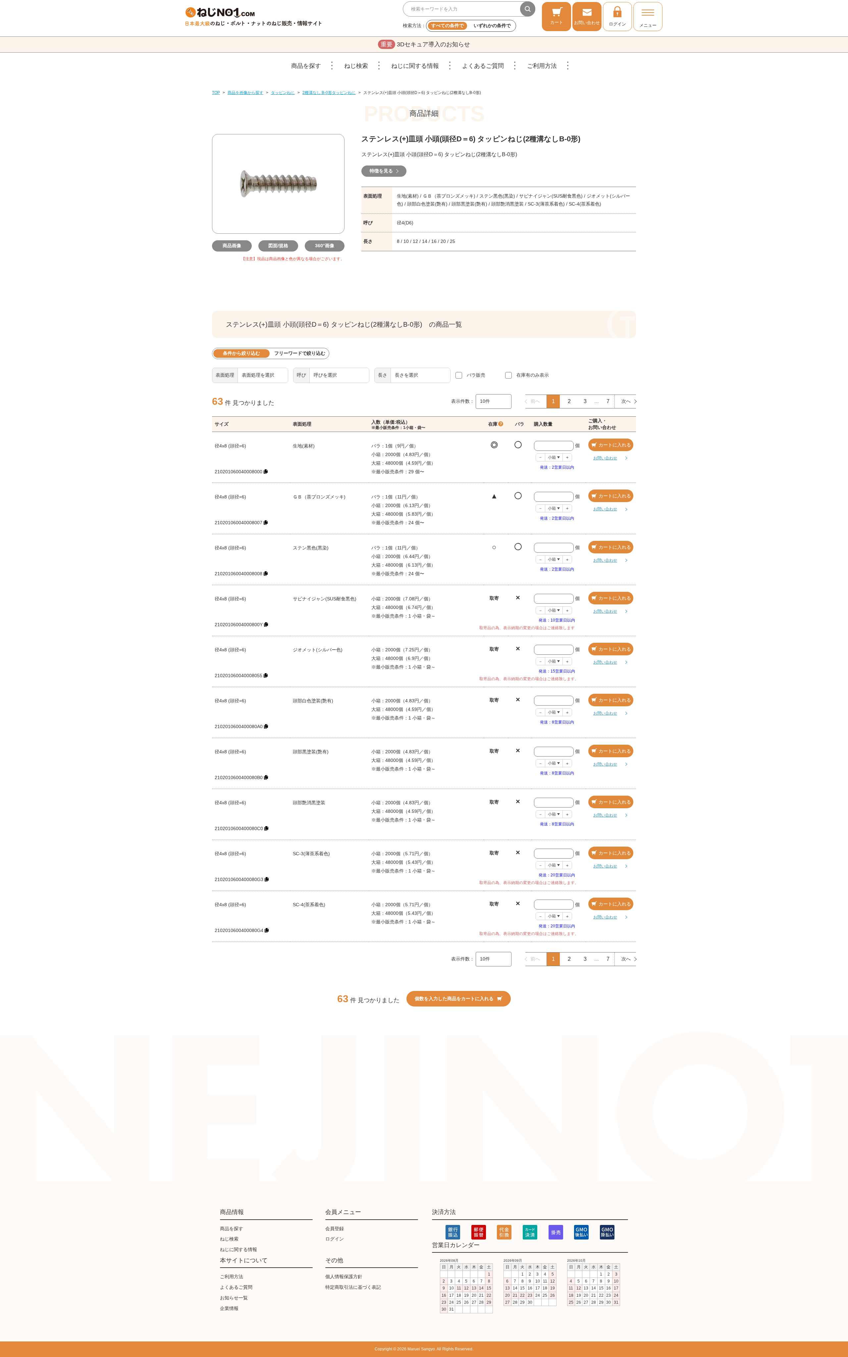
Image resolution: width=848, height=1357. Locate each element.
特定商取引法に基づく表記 (353, 1287)
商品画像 (232, 245)
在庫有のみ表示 (532, 375)
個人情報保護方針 (343, 1276)
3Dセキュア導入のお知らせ (425, 44)
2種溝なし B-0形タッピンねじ (329, 92)
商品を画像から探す (245, 92)
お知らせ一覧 (234, 1297)
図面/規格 (278, 245)
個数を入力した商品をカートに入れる (454, 998)
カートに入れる (615, 444)
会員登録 (334, 1228)
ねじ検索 (356, 66)
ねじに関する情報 (415, 66)
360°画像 (324, 245)
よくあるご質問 (483, 66)
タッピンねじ (283, 92)
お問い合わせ (587, 22)
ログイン (617, 24)
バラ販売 (476, 375)
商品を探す (306, 66)
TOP (216, 92)
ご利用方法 (542, 66)
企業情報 (229, 1308)
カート (556, 22)
